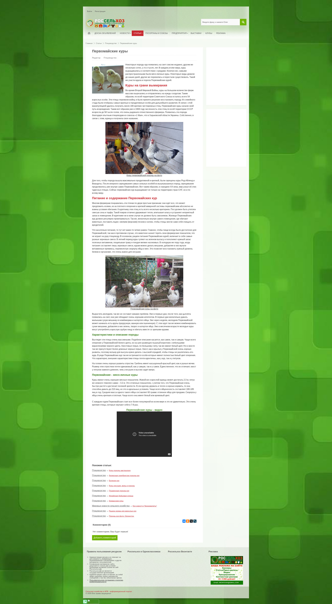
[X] (191, 521)
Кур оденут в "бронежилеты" (145, 506)
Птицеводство (110, 58)
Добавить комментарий (105, 538)
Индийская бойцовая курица (121, 496)
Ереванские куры (116, 501)
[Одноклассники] (187, 521)
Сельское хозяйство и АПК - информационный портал (109, 591)
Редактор (96, 58)
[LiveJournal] (194, 521)
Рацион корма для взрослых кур (122, 511)
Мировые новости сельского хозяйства (111, 506)
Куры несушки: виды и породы (122, 486)
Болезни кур (114, 481)
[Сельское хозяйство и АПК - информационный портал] (105, 23)
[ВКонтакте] (184, 521)
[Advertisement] (223, 77)
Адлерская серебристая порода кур (124, 475)
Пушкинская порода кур (119, 491)
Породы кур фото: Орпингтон (121, 516)
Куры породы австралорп (120, 470)
